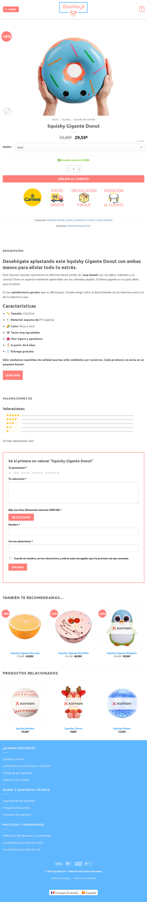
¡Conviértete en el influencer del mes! (27, 765)
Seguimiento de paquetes (19, 800)
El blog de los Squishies (17, 772)
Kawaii (82, 225)
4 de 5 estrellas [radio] (36, 473)
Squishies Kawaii (55, 219)
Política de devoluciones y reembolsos (27, 835)
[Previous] (3, 636)
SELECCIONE (21, 517)
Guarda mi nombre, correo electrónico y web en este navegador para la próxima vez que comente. (71, 558)
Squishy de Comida (84, 119)
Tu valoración (17, 478)
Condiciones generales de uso (22, 849)
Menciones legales (60, 878)
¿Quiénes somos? (13, 759)
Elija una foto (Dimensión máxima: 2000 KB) (34, 509)
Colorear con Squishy (16, 779)
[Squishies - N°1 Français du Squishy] (73, 9)
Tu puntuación (17, 467)
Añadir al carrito (73, 179)
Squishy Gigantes (104, 219)
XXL (89, 225)
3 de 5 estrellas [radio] (25, 473)
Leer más (12, 375)
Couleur (7, 146)
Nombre (14, 524)
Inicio (55, 119)
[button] (11, 9)
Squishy (66, 119)
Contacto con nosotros (17, 814)
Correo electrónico (20, 541)
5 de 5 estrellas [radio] (51, 473)
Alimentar (72, 225)
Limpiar (140, 141)
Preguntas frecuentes (16, 807)
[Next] (144, 636)
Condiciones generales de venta (23, 842)
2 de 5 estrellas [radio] (15, 473)
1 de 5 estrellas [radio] (9, 473)
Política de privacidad (84, 878)
